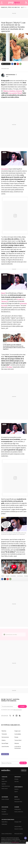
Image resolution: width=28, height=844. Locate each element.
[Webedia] (5, 771)
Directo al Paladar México (7, 833)
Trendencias (4, 809)
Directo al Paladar (5, 799)
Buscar (21, 762)
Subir (23, 770)
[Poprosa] (14, 2)
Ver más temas (5, 754)
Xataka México (5, 821)
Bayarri (3, 293)
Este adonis (4, 169)
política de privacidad (17, 709)
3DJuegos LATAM (17, 821)
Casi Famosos (20, 576)
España (7, 576)
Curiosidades (13, 576)
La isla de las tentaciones (17, 747)
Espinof (15, 791)
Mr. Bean (9, 367)
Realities (4, 731)
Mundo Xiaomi (5, 788)
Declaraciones (5, 737)
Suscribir (22, 706)
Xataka (3, 779)
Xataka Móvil (4, 781)
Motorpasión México (18, 833)
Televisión (4, 734)
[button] (11, 74)
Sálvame (16, 743)
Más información (15, 842)
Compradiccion (5, 814)
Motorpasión (17, 799)
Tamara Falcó (17, 740)
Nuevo (26, 3)
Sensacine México (18, 826)
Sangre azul (17, 731)
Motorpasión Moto (18, 801)
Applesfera (4, 783)
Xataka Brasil (4, 824)
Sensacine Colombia (18, 829)
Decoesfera (4, 811)
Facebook (12, 64)
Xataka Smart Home (6, 786)
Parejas (16, 737)
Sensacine (16, 789)
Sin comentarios (6, 63)
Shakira (3, 740)
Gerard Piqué (5, 743)
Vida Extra (16, 781)
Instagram (16, 715)
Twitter (15, 64)
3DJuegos (16, 779)
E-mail (20, 64)
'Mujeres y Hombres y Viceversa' (12, 91)
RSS (20, 715)
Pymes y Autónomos (18, 811)
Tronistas (26, 576)
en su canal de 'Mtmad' (15, 93)
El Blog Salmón (17, 809)
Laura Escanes (5, 746)
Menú (2, 3)
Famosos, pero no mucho (10, 7)
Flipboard (18, 64)
